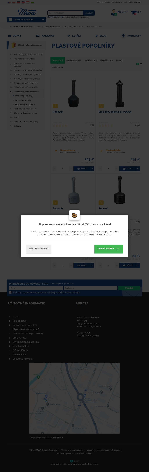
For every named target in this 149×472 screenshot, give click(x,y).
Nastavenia (41, 248)
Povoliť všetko (105, 248)
